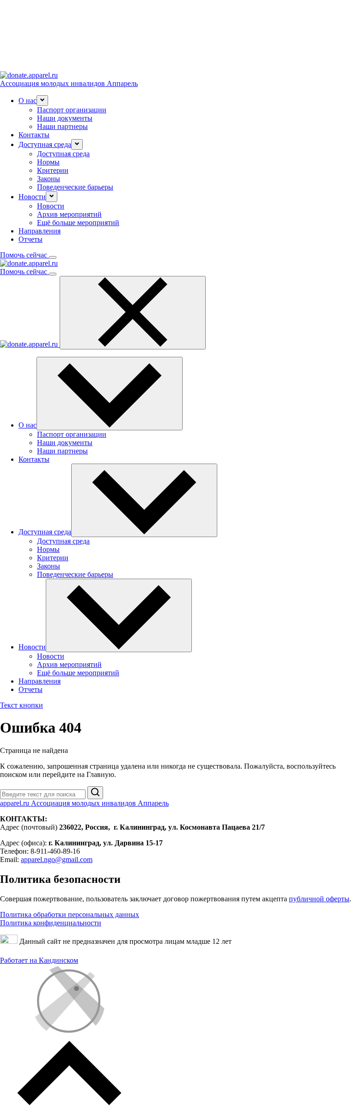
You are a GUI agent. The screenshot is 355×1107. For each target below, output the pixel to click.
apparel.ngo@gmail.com (56, 859)
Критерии (52, 170)
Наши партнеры (62, 126)
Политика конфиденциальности (50, 923)
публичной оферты (319, 899)
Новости (50, 206)
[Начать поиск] (95, 792)
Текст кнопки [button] (21, 705)
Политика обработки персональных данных (69, 914)
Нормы (48, 162)
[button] (42, 100)
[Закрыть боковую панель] (133, 312)
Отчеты (30, 239)
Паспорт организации (71, 110)
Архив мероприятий (69, 214)
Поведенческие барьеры (75, 187)
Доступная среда (63, 154)
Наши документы (64, 118)
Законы (48, 179)
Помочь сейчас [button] (24, 255)
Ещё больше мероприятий (78, 222)
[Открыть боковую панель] (52, 257)
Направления (39, 231)
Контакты (33, 135)
